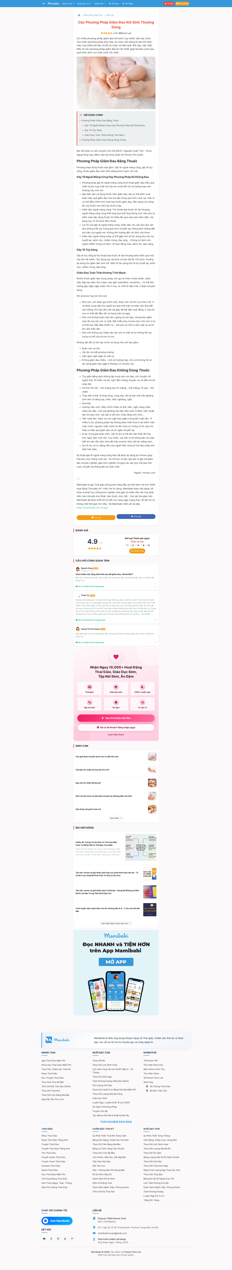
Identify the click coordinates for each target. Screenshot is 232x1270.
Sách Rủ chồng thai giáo (54, 1187)
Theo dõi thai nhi (50, 1090)
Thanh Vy (88, 595)
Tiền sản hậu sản (101, 1161)
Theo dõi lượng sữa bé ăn (157, 1148)
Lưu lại (97, 517)
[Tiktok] (65, 1238)
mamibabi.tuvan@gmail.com (112, 1233)
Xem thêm (114, 818)
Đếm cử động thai (102, 1183)
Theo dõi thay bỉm (153, 1174)
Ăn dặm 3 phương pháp (105, 1106)
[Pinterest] (72, 1238)
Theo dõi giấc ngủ (102, 1076)
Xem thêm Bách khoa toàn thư (114, 923)
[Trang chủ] (79, 15)
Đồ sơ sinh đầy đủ (102, 1174)
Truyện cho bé (100, 1111)
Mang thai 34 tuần (87, 571)
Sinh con (110, 15)
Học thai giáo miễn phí (53, 1174)
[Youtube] (44, 1238)
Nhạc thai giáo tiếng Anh (54, 1140)
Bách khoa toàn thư (93, 15)
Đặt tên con (99, 1165)
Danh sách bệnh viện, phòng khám (111, 1187)
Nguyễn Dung (89, 568)
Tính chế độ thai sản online (56, 1086)
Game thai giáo (49, 1170)
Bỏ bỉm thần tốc (158, 1090)
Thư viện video (151, 1073)
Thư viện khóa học (153, 1065)
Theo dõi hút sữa (153, 1161)
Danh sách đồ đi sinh (104, 1178)
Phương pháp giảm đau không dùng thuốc (104, 139)
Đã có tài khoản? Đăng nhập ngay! (117, 727)
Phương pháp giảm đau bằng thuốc (100, 120)
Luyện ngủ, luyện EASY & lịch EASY (111, 1102)
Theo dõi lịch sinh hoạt (105, 1065)
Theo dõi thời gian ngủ (156, 1165)
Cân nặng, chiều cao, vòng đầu (160, 1140)
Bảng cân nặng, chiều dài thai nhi (111, 1140)
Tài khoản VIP (151, 1060)
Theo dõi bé (99, 1060)
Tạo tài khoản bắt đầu (118, 718)
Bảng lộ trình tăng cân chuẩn (108, 1148)
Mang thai (67, 3)
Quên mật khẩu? (116, 734)
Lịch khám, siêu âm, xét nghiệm (109, 1157)
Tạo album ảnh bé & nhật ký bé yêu (111, 1115)
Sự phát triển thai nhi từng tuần (109, 1135)
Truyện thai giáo (50, 1144)
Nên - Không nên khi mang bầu (109, 1170)
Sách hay (148, 1082)
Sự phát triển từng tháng (157, 1135)
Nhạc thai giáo (49, 1073)
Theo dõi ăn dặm (152, 1153)
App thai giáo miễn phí (53, 1060)
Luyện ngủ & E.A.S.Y (154, 1196)
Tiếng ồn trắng (151, 1200)
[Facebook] (51, 1238)
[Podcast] (58, 1238)
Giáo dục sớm (100, 1098)
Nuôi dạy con (83, 3)
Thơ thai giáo (48, 1153)
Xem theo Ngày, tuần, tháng (56, 1183)
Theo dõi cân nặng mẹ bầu (55, 1095)
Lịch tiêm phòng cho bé (156, 1183)
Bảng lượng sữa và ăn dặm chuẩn (161, 1157)
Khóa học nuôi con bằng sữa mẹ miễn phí (114, 1089)
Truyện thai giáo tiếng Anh (55, 1148)
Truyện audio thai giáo (53, 1157)
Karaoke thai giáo (50, 1165)
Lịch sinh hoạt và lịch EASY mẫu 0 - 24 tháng (113, 1071)
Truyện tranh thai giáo (53, 1161)
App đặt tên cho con (52, 1099)
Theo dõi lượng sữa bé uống (108, 1094)
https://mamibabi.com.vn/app (92, 507)
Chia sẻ (137, 516)
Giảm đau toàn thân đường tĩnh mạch (104, 135)
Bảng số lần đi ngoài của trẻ (159, 1178)
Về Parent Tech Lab (153, 1077)
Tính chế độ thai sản (104, 1191)
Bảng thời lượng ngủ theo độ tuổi (162, 1170)
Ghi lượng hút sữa (102, 1085)
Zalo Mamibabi (59, 1220)
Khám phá (99, 3)
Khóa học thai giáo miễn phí (56, 1065)
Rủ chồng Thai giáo (160, 1086)
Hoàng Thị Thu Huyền (93, 629)
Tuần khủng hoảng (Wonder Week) (111, 1081)
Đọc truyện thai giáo (52, 1077)
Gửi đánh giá (137, 551)
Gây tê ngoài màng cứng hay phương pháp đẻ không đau (114, 125)
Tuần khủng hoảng (153, 1191)
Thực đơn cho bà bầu (52, 1082)
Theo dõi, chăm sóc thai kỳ (55, 1069)
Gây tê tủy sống (93, 130)
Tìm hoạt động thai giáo (54, 1178)
